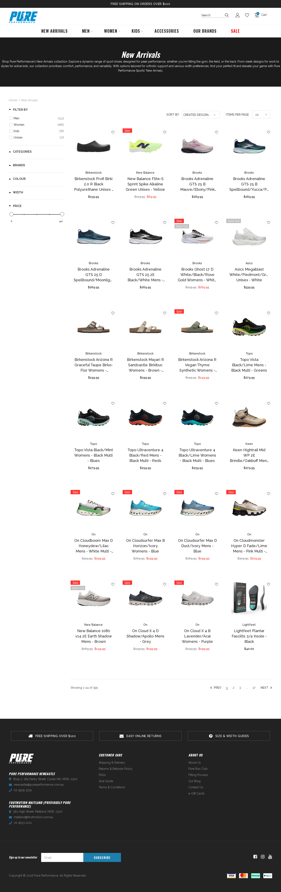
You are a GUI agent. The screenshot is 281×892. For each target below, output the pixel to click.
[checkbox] (39, 118)
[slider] (11, 214)
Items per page (237, 114)
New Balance (145, 172)
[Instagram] (262, 856)
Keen (249, 443)
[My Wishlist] (248, 15)
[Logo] (23, 17)
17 (254, 687)
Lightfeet (249, 624)
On (93, 534)
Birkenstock (94, 172)
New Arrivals (29, 100)
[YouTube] (269, 856)
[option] (52, 736)
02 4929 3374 (23, 790)
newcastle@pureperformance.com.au (39, 784)
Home (13, 100)
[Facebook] (254, 856)
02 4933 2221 (23, 822)
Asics (249, 263)
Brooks (197, 172)
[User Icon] (238, 15)
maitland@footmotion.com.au (33, 817)
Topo (249, 353)
